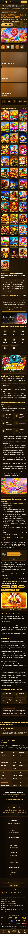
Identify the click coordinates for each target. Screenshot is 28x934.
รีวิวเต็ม (10, 897)
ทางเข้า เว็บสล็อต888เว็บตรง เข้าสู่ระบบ (8, 905)
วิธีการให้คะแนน (21, 733)
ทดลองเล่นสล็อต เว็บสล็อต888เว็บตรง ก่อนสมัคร (14, 794)
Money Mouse (4, 768)
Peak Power (3, 765)
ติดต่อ (22, 909)
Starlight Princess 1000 (6, 772)
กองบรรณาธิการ (14, 826)
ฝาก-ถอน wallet (20, 905)
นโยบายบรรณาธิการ (14, 828)
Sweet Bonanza (14, 858)
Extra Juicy (3, 755)
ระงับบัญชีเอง (14, 843)
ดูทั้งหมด (24, 108)
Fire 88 (2, 775)
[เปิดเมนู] (2, 2)
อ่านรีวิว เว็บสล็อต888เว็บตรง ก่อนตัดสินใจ (14, 799)
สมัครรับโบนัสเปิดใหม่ (7, 25)
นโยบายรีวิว (10, 899)
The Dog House (4, 762)
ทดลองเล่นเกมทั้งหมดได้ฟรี (7, 574)
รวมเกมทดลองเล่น (14, 855)
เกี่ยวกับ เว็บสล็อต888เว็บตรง (14, 823)
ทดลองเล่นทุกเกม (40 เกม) (7, 911)
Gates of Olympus (14, 860)
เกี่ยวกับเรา (23, 897)
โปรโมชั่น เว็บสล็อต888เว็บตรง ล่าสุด (14, 797)
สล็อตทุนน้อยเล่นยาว (14, 875)
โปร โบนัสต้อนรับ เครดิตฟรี (10, 901)
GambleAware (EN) (14, 847)
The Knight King (4, 782)
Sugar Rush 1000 (14, 862)
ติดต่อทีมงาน (14, 830)
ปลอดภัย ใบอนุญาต (16, 897)
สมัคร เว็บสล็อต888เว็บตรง (11, 903)
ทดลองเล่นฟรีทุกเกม (8, 909)
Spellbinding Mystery (5, 785)
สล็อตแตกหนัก (14, 872)
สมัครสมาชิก (24, 2)
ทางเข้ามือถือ (3, 907)
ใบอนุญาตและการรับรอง (14, 832)
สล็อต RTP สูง (14, 870)
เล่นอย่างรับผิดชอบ (14, 841)
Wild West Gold (4, 759)
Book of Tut (3, 778)
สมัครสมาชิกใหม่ (18, 574)
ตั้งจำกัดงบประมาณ (14, 845)
